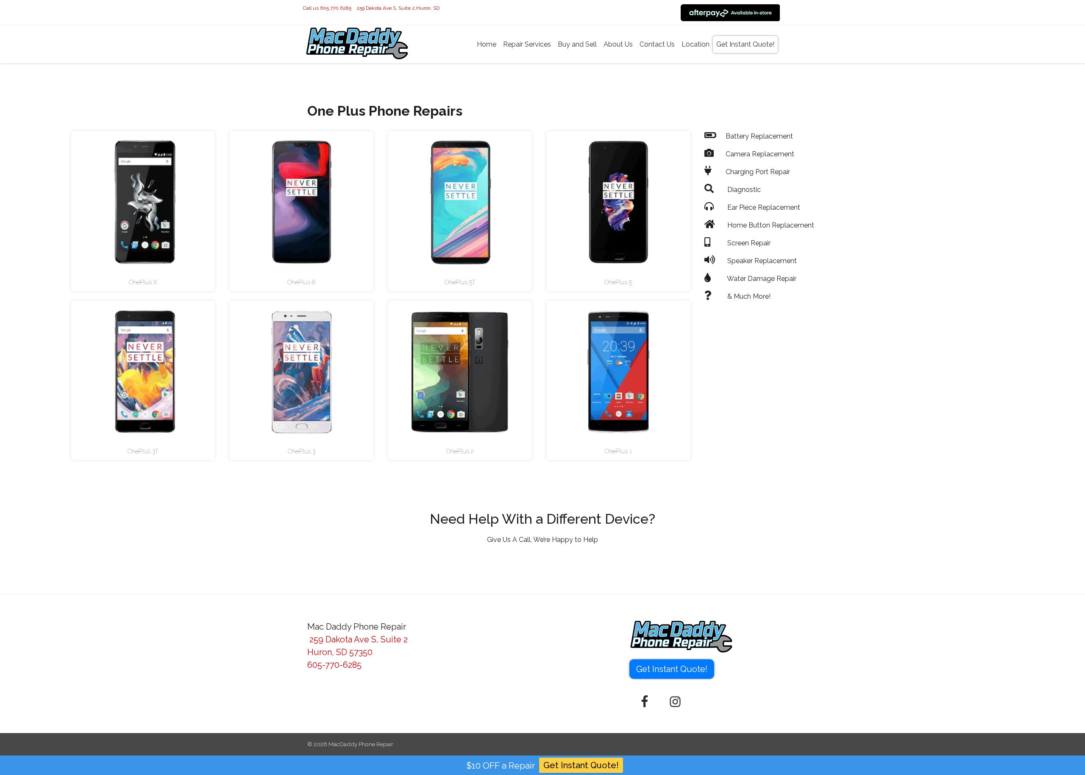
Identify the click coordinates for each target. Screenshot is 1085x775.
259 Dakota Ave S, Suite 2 (357, 639)
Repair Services (527, 44)
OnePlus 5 (618, 282)
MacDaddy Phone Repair (360, 744)
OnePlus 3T (143, 451)
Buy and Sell (577, 44)
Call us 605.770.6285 (327, 8)
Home (486, 44)
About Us (618, 44)
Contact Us (657, 44)
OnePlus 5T (460, 282)
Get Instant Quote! (745, 44)
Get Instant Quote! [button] (671, 669)
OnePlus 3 (301, 451)
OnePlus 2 (459, 451)
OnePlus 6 (301, 282)
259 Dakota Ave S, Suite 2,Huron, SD (398, 8)
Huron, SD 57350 (340, 652)
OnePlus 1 (618, 451)
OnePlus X (143, 282)
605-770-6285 (334, 665)
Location (695, 44)
